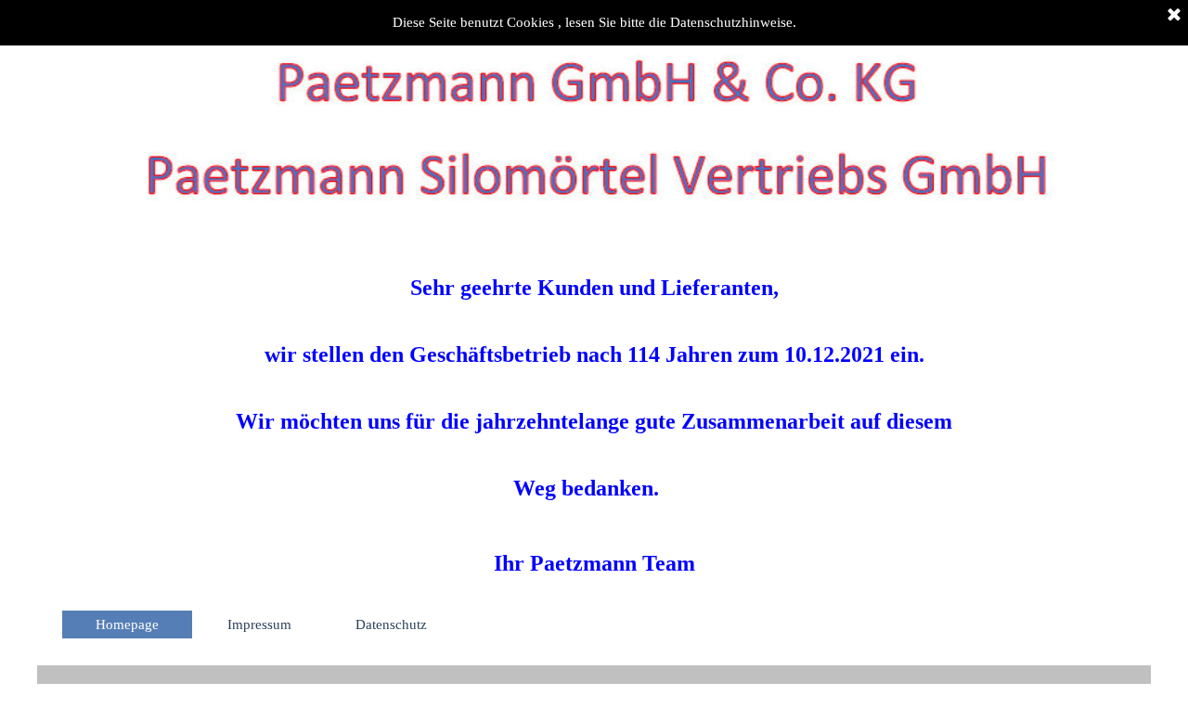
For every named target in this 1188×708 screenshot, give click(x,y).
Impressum (259, 624)
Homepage (127, 624)
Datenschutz (391, 624)
